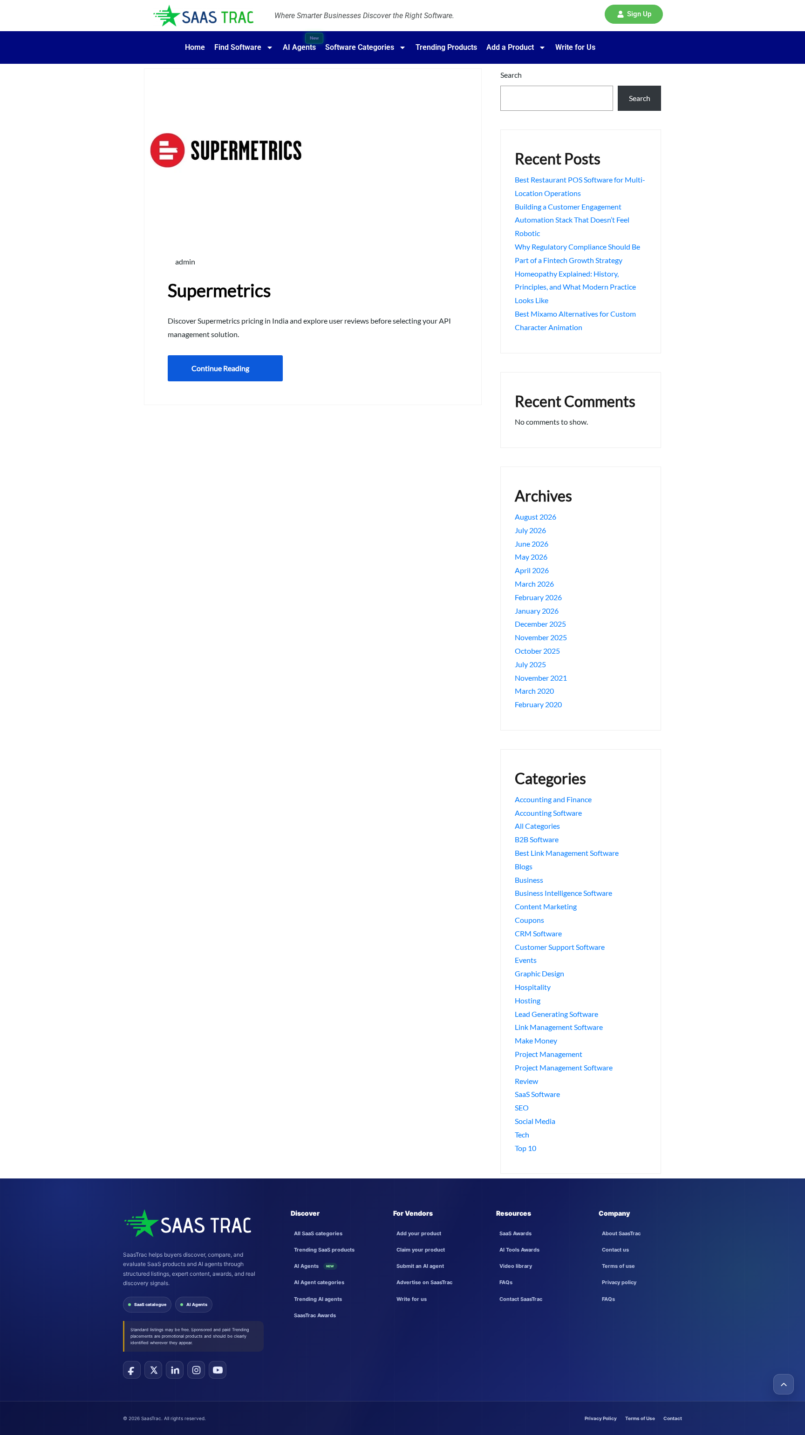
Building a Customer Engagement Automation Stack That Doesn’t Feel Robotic (572, 220)
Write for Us (575, 47)
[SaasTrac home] (187, 1223)
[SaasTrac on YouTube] (217, 1370)
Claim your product (420, 1249)
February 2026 (538, 597)
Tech (522, 1134)
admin (184, 261)
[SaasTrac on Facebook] (132, 1370)
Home (195, 47)
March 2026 (534, 583)
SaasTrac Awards (315, 1315)
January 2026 (537, 610)
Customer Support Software (560, 946)
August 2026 (535, 516)
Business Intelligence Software (563, 892)
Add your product (418, 1233)
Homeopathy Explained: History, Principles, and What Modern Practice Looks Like (575, 287)
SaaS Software (537, 1094)
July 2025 (530, 664)
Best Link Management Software (567, 852)
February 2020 (538, 704)
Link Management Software (559, 1026)
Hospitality (533, 986)
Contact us (615, 1249)
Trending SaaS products (324, 1249)
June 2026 (531, 543)
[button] (634, 14)
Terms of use (618, 1266)
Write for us (411, 1299)
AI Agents (196, 1304)
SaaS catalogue (150, 1304)
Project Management (548, 1053)
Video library (515, 1266)
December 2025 (540, 623)
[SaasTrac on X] (153, 1370)
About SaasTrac (621, 1233)
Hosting (527, 1000)
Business (529, 879)
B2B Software (537, 839)
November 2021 (541, 677)
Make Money (536, 1040)
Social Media (535, 1121)
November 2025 (541, 637)
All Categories (537, 825)
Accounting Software (548, 812)
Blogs (523, 866)
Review (526, 1080)
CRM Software (538, 933)
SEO (522, 1107)
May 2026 (531, 556)
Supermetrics (219, 290)
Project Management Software (564, 1067)
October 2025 (537, 650)
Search (511, 74)
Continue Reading (220, 368)
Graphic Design (539, 973)
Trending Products (446, 47)
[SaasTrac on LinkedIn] (175, 1370)
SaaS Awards (515, 1233)
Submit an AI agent (420, 1266)
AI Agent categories (319, 1282)
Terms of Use (640, 1418)
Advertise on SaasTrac (424, 1282)
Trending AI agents (318, 1299)
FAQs (505, 1282)
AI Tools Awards (519, 1249)
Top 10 (525, 1148)
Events (526, 959)
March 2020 (534, 690)
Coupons (529, 919)
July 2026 (530, 530)
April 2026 (532, 570)
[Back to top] (783, 1384)
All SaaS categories (318, 1233)
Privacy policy (619, 1282)
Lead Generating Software (556, 1013)
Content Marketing (546, 906)
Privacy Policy (601, 1418)
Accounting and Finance (553, 799)
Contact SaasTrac (520, 1299)
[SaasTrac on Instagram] (196, 1370)
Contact (672, 1418)
